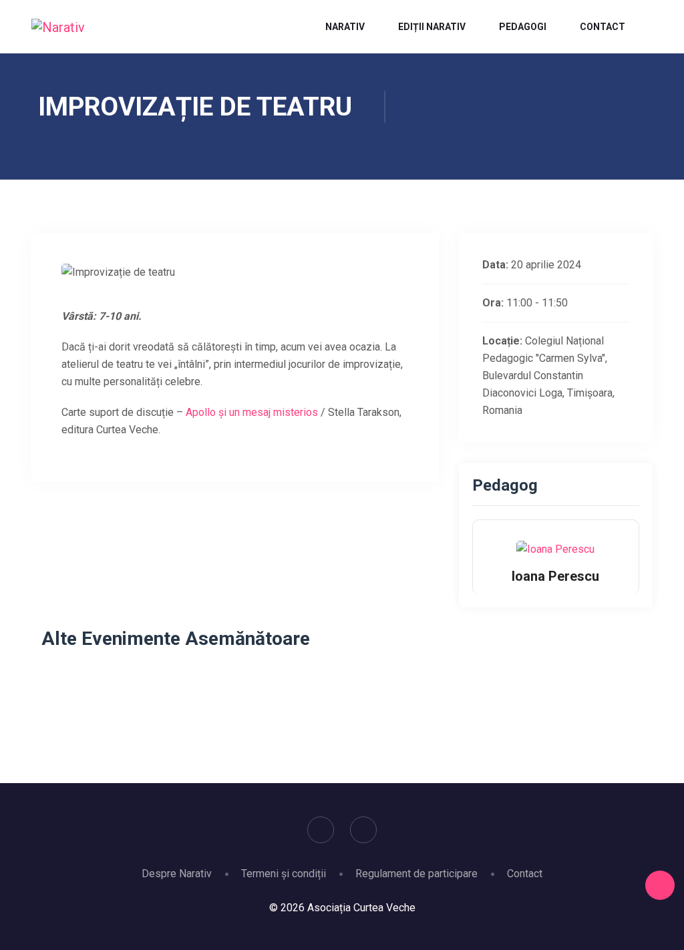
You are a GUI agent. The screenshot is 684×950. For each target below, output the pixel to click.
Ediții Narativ (432, 26)
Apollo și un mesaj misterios (252, 412)
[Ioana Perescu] (555, 548)
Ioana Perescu (555, 576)
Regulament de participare (416, 873)
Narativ (345, 26)
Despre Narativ (177, 873)
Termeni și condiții (283, 873)
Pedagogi (522, 26)
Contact (602, 26)
